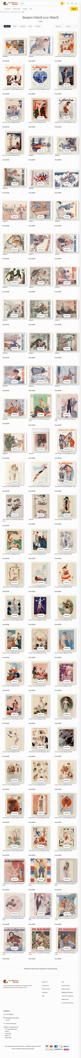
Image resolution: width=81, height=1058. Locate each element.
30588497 (31, 155)
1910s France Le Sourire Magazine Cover (13, 89)
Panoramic (38, 26)
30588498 (5, 56)
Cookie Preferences (67, 1003)
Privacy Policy (66, 985)
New (31, 9)
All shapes (7, 26)
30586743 (31, 519)
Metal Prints (65, 999)
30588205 (5, 419)
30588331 (31, 221)
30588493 (57, 188)
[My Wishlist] (68, 3)
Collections (7, 9)
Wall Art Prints (3, 12)
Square (30, 26)
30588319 (5, 254)
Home (8, 12)
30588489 (31, 188)
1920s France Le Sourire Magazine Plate (65, 56)
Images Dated (14, 12)
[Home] (10, 3)
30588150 (5, 386)
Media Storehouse (27, 1048)
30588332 (5, 188)
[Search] (62, 3)
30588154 (31, 320)
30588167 (31, 287)
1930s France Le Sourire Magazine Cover (65, 453)
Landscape (22, 26)
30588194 (5, 453)
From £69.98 (6, 61)
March (23, 12)
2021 (19, 12)
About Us (45, 982)
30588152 (5, 353)
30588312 (31, 254)
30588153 (57, 320)
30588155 (5, 320)
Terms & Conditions (67, 996)
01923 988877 (9, 1014)
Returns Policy (66, 989)
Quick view (14, 51)
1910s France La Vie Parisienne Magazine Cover (13, 520)
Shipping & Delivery (67, 992)
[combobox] (40, 3)
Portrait (14, 26)
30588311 (57, 254)
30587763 (31, 453)
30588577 (5, 221)
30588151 (57, 353)
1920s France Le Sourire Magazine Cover (39, 89)
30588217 (31, 353)
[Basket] (72, 3)
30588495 (57, 155)
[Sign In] (76, 3)
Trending (25, 9)
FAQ (63, 982)
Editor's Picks (16, 9)
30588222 (57, 287)
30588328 (57, 221)
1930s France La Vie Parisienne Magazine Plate (65, 419)
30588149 (31, 386)
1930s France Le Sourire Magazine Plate (39, 486)
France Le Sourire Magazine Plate (63, 89)
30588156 (57, 386)
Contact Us (6, 1011)
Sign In (74, 9)
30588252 (31, 56)
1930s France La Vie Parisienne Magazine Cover (39, 419)
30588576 (5, 287)
